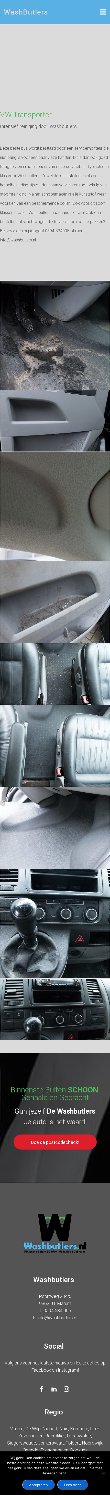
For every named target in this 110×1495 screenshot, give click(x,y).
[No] (103, 1473)
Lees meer (72, 1485)
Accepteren (38, 1485)
